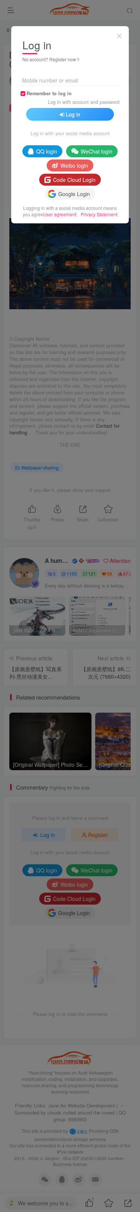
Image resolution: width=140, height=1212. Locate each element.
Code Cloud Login (74, 179)
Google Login (74, 194)
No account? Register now (49, 59)
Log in (73, 114)
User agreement (59, 214)
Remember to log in (49, 93)
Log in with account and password (83, 102)
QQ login (46, 151)
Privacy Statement (99, 214)
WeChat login (96, 151)
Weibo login (74, 165)
